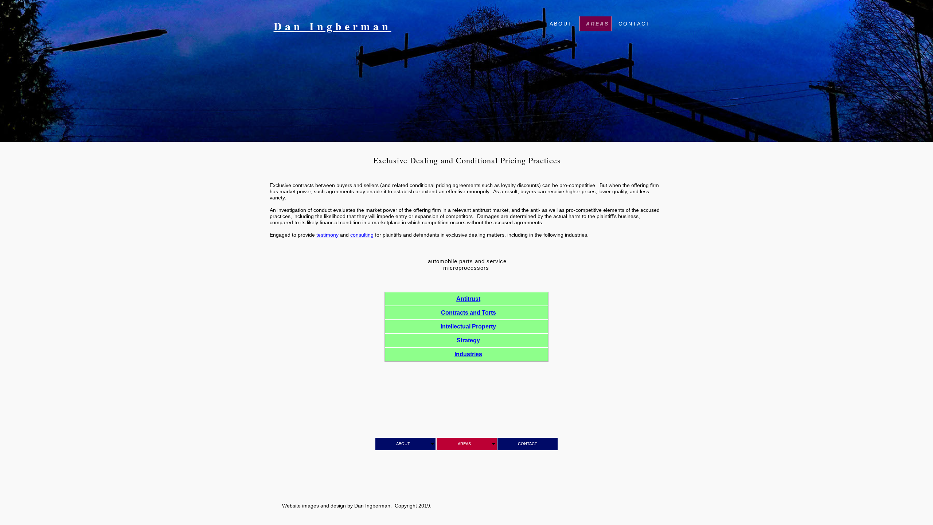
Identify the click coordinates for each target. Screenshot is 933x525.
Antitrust (468, 299)
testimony (327, 235)
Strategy (468, 340)
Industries (468, 354)
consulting (362, 235)
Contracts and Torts (468, 313)
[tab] (466, 299)
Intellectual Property (468, 326)
